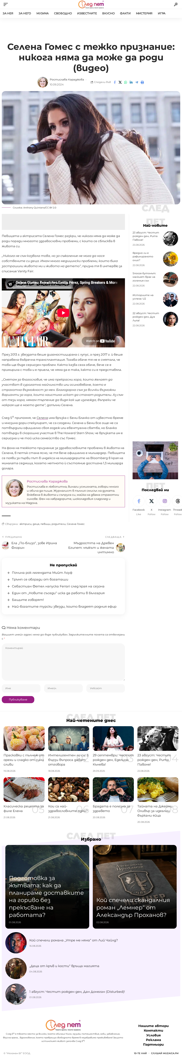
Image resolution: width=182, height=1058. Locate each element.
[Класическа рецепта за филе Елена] (24, 789)
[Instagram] (164, 505)
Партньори (153, 1044)
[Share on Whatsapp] (125, 82)
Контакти (153, 1030)
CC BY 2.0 (51, 207)
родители (59, 524)
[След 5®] (91, 4)
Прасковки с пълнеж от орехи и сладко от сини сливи (24, 759)
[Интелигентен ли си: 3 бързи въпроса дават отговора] (68, 738)
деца (36, 524)
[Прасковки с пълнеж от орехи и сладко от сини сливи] (24, 738)
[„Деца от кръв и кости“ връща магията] (16, 968)
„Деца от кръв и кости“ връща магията (64, 966)
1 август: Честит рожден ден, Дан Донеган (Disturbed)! (77, 992)
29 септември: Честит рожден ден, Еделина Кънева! (113, 759)
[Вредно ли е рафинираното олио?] (170, 259)
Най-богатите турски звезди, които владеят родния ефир (64, 606)
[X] (151, 505)
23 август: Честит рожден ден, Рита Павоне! (146, 236)
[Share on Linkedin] (131, 82)
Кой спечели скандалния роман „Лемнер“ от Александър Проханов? (133, 907)
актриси (25, 524)
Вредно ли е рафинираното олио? (143, 256)
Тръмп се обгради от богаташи (40, 579)
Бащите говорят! (28, 600)
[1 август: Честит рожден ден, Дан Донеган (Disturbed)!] (16, 994)
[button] (7, 4)
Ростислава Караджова (67, 79)
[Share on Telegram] (136, 82)
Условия (153, 1035)
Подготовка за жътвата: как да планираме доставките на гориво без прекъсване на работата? (46, 896)
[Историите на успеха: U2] (170, 299)
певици (45, 524)
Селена (42, 418)
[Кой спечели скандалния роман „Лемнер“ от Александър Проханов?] (135, 887)
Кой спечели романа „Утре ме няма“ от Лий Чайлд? (73, 940)
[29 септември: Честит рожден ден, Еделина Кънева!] (113, 738)
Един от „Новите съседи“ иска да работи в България (58, 593)
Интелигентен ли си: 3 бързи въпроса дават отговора (68, 759)
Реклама (153, 1040)
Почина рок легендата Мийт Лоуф (42, 573)
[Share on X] (120, 82)
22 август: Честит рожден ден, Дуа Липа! (146, 317)
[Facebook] (139, 505)
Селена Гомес (76, 524)
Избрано (91, 839)
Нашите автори (153, 1026)
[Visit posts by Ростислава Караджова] (42, 82)
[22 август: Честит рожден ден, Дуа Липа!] (170, 319)
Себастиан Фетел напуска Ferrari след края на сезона (58, 586)
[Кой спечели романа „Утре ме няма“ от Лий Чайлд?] (16, 942)
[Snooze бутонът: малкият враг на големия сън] (170, 279)
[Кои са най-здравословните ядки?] (68, 789)
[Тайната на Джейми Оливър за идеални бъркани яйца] (157, 789)
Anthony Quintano (34, 207)
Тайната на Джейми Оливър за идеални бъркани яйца (154, 810)
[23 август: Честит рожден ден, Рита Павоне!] (170, 238)
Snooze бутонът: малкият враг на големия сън (144, 277)
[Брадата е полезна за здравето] (113, 789)
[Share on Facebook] (114, 82)
